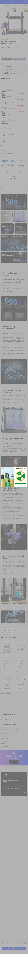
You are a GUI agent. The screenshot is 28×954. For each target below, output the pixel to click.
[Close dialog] (26, 468)
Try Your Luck (20, 483)
